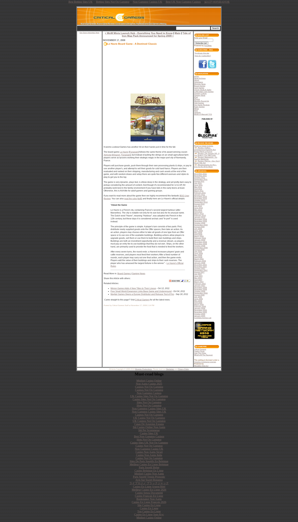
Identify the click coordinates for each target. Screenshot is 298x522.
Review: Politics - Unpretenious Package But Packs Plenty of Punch (205, 149)
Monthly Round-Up (201, 101)
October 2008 (199, 246)
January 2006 (199, 308)
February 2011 (200, 193)
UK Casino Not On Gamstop (149, 417)
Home (196, 76)
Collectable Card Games (203, 92)
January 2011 (199, 195)
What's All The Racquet (203, 355)
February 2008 (200, 261)
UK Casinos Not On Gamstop (149, 420)
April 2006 (198, 303)
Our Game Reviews (202, 105)
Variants (197, 112)
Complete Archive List (202, 318)
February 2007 (200, 284)
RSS (196, 110)
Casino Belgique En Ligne (149, 470)
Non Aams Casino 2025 (149, 383)
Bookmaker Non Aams (149, 499)
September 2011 (200, 179)
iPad (196, 97)
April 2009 (198, 234)
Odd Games (199, 103)
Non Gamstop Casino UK (149, 448)
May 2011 (198, 187)
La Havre (124, 152)
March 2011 (198, 191)
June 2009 (198, 231)
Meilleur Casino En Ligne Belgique (149, 464)
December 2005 (200, 310)
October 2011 (199, 177)
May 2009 (198, 232)
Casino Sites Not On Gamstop (149, 399)
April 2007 (198, 280)
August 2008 (199, 249)
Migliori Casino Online (149, 380)
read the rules (130, 198)
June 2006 (198, 299)
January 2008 (199, 263)
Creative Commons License (205, 362)
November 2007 (200, 267)
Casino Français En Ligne (149, 495)
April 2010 (198, 212)
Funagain (133, 152)
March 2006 (199, 304)
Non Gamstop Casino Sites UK (149, 408)
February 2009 (200, 238)
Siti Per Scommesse (149, 430)
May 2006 (198, 301)
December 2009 (200, 219)
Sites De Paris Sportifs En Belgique (149, 461)
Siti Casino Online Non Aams (149, 427)
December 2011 (200, 174)
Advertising (198, 82)
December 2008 (200, 242)
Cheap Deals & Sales (202, 90)
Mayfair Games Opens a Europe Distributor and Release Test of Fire (142, 294)
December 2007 (200, 265)
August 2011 (199, 181)
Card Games (199, 88)
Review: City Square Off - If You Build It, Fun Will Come (206, 154)
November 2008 (200, 244)
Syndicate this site (202, 53)
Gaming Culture (200, 93)
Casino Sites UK (149, 433)
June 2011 (198, 185)
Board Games (124, 273)
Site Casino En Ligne (149, 505)
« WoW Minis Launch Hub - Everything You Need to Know (139, 33)
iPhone (197, 99)
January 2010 (199, 217)
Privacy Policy (183, 369)
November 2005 (200, 312)
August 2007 (199, 272)
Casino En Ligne (149, 508)
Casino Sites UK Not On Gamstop (149, 442)
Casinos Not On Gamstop (149, 386)
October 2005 (199, 314)
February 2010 (200, 215)
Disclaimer (170, 369)
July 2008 (198, 251)
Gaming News (138, 273)
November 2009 (200, 221)
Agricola (107, 155)
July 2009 (198, 229)
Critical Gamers (142, 300)
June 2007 (198, 276)
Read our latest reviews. (203, 146)
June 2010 (198, 208)
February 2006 (200, 306)
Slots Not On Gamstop (149, 405)
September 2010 (201, 202)
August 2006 (199, 295)
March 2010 (199, 213)
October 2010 (199, 200)
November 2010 (200, 198)
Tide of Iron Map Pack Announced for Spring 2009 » (156, 34)
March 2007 (199, 282)
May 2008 (198, 255)
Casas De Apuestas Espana (149, 424)
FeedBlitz (208, 46)
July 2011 (198, 183)
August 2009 (199, 227)
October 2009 (199, 223)
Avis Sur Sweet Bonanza (149, 479)
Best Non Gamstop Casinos (149, 436)
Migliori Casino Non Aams (149, 473)
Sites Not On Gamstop (149, 402)
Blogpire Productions (143, 369)
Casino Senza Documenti (149, 492)
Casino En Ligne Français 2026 (149, 502)
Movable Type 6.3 (201, 366)
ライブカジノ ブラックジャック (149, 483)
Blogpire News (200, 84)
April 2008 (198, 257)
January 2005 (199, 316)
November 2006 (200, 289)
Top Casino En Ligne (149, 511)
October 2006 (199, 291)
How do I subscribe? (203, 56)
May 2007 (198, 278)
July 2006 (198, 297)
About (196, 80)
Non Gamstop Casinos (149, 393)
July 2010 (198, 206)
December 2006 (200, 287)
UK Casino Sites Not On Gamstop (149, 396)
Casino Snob (199, 351)
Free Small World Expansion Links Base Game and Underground (141, 291)
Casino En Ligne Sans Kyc (149, 514)
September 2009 (201, 225)
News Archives (200, 78)
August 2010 (199, 204)
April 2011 (198, 189)
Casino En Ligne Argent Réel (149, 486)
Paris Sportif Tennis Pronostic (149, 476)
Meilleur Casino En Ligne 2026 (149, 489)
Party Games (199, 107)
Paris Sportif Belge (149, 467)
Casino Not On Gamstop (149, 445)
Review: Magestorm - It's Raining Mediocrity (205, 158)
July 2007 (198, 274)
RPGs (196, 109)
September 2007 (201, 270)
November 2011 (200, 176)
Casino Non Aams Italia (149, 455)
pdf (139, 198)
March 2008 (199, 259)
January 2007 (199, 285)
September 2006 (201, 293)
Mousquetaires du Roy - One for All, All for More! (205, 166)
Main (177, 33)
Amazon (116, 155)
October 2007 (199, 268)
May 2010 (198, 210)
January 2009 (199, 240)
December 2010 (200, 196)
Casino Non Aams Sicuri (149, 452)
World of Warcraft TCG (203, 114)
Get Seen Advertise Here (89, 33)
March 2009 (199, 236)
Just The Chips (200, 353)
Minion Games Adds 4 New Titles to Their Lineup (133, 288)
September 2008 (201, 248)
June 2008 (198, 253)
